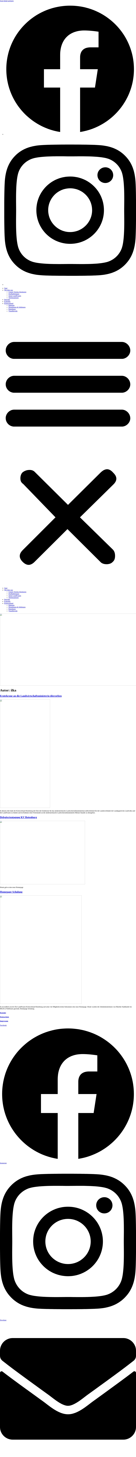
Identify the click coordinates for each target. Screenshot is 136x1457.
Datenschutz (4, 1017)
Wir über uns (8, 290)
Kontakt (3, 1013)
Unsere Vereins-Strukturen (17, 292)
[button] (68, 449)
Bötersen (11, 305)
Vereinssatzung (13, 298)
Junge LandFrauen (14, 296)
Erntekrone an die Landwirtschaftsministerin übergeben (31, 695)
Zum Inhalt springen (7, 1)
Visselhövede (12, 311)
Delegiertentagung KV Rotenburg (18, 817)
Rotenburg (12, 309)
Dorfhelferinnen (13, 294)
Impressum (4, 1021)
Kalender (7, 301)
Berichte (7, 300)
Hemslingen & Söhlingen (17, 307)
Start (5, 288)
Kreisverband (8, 303)
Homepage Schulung (11, 891)
